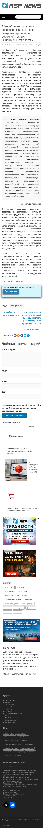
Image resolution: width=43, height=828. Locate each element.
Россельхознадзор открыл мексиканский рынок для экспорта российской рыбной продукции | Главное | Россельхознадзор (31, 320)
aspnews (18, 45)
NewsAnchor (35, 820)
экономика (17, 612)
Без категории (10, 700)
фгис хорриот (19, 608)
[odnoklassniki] (18, 335)
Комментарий (9, 350)
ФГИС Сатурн (23, 591)
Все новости (30, 45)
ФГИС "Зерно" (10, 718)
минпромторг (17, 305)
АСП (6, 587)
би (18, 595)
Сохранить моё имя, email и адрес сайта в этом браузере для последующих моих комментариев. (21, 408)
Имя (4, 371)
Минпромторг (17, 281)
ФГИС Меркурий (10, 591)
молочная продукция (11, 604)
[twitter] (25, 335)
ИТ (12, 587)
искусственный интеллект (13, 600)
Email (5, 381)
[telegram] (28, 335)
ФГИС (7, 716)
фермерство (31, 608)
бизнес (24, 595)
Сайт (4, 392)
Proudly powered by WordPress (13, 820)
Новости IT (9, 709)
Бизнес (7, 702)
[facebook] (21, 335)
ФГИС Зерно (21, 587)
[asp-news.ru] (21, 5)
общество (8, 608)
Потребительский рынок (13, 713)
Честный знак (9, 595)
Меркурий (38, 45)
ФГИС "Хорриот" (11, 720)
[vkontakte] (15, 335)
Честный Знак (10, 722)
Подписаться (11, 291)
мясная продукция (27, 604)
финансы (8, 612)
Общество (8, 711)
